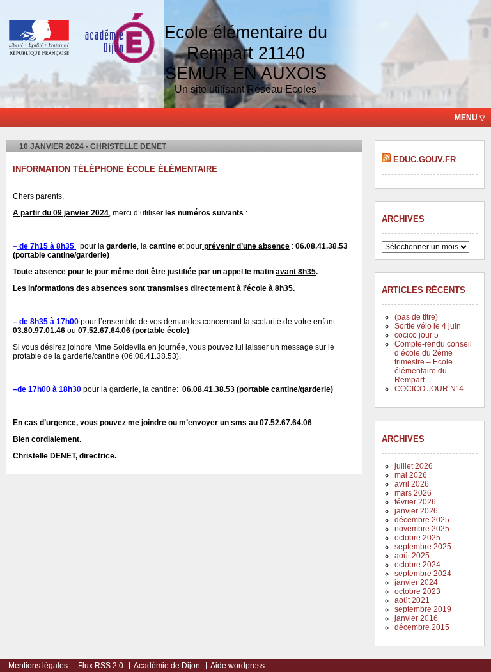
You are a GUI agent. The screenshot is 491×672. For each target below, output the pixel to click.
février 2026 (415, 501)
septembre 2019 (422, 609)
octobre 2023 (417, 591)
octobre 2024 (417, 564)
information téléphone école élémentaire (115, 169)
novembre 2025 (421, 528)
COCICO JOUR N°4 (429, 388)
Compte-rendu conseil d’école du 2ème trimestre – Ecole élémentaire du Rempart (433, 362)
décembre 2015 (421, 627)
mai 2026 (410, 475)
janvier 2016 (416, 618)
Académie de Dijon (167, 665)
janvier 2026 (416, 510)
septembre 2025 (422, 546)
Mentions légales (38, 665)
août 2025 (412, 555)
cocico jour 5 (416, 335)
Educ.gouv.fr (424, 159)
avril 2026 (411, 484)
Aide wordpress (237, 665)
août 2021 (412, 600)
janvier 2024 (416, 582)
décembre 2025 (421, 519)
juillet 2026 (413, 466)
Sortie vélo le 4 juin (427, 326)
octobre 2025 (417, 537)
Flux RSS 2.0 (100, 665)
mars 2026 (413, 492)
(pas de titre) (416, 317)
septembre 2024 (422, 573)
